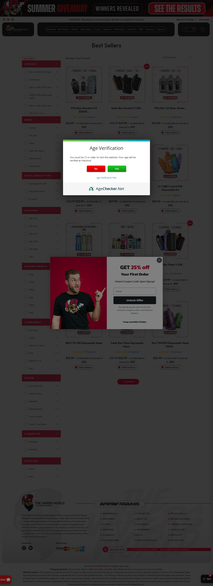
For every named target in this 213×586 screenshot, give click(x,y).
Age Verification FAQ (106, 177)
